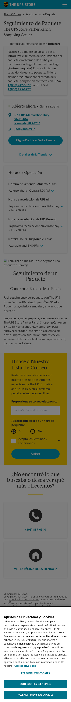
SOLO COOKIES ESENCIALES (35, 684)
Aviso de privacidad (25, 666)
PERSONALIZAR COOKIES (35, 673)
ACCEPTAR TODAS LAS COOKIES (35, 695)
